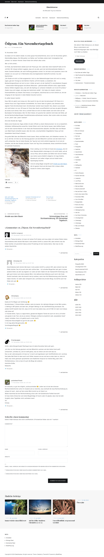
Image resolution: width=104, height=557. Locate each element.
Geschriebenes (79, 154)
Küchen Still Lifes (79, 175)
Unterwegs (78, 220)
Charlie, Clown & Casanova (89, 98)
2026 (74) (78, 304)
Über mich (14, 1)
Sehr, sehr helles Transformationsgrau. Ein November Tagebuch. (11, 198)
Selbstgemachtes (80, 210)
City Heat (86, 25)
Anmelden (78, 238)
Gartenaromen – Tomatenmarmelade (85, 83)
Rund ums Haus (79, 204)
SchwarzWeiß (79, 207)
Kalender (77, 167)
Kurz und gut (49, 197)
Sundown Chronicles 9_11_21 (33, 197)
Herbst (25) (78, 284)
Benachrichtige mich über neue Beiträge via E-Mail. (22, 473)
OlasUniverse (52, 7)
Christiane (59, 149)
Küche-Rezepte (79, 173)
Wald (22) (77, 287)
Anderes (77, 128)
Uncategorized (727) (80, 266)
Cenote (39, 554)
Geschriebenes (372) (80, 272)
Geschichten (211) (80, 274)
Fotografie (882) (79, 264)
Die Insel (77, 136)
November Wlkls (79, 196)
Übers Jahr (80, 503)
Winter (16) (78, 292)
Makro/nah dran (79, 183)
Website (7, 456)
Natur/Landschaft (80, 188)
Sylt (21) (77, 289)
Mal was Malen (79, 186)
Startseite (7, 1)
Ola (6, 47)
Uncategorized (79, 217)
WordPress (59, 554)
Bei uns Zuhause (79, 130)
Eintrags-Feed (79, 241)
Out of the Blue (79, 199)
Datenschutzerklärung (31, 1)
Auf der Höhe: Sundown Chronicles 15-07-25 (37, 522)
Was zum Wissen (79, 225)
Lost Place (78, 181)
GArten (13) (78, 295)
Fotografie (78, 146)
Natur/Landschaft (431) (81, 269)
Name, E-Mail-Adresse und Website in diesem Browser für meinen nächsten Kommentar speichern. (35, 466)
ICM (76, 162)
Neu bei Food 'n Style (81, 191)
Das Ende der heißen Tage (12, 25)
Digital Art (78, 138)
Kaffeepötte (78, 165)
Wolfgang (77, 98)
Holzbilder (78, 159)
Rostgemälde (78, 202)
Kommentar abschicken (58, 480)
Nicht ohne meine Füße (81, 194)
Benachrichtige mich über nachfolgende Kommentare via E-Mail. (26, 470)
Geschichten (78, 152)
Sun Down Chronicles (81, 215)
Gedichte (77, 149)
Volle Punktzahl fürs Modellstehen (41, 26)
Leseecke (77, 178)
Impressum (21, 1)
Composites (78, 133)
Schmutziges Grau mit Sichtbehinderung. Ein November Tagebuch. (54, 217)
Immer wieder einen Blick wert (15, 521)
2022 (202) (78, 315)
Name (6, 449)
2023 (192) (78, 312)
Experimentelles (79, 141)
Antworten (64, 253)
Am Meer (77, 125)
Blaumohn (83, 95)
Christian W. (17, 261)
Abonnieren (79, 61)
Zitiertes (77, 228)
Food (76, 144)
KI (75, 170)
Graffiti (77, 157)
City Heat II (63, 25)
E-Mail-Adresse (43, 449)
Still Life (77, 212)
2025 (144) (78, 307)
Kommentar (9, 424)
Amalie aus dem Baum (60, 164)
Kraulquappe (15, 340)
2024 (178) (78, 310)
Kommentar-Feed (79, 243)
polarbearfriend (16, 380)
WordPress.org (79, 246)
